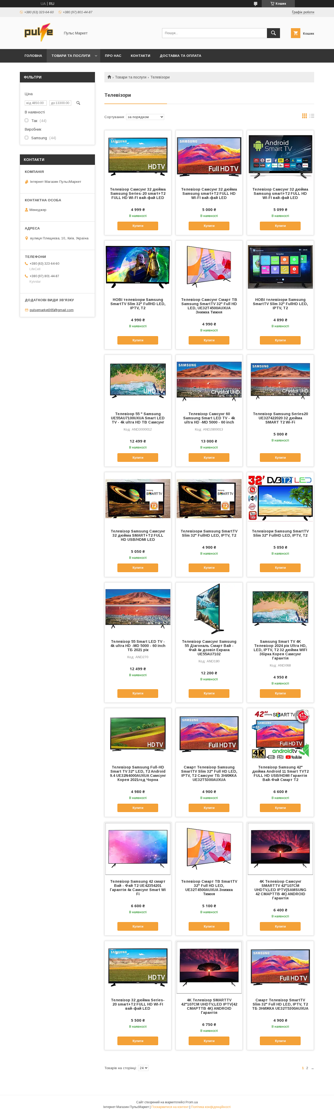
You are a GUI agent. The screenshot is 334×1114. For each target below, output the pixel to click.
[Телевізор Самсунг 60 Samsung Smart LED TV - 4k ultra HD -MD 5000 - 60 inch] (209, 381)
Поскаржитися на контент (170, 1107)
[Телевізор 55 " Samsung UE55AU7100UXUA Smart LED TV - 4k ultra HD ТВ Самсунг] (138, 381)
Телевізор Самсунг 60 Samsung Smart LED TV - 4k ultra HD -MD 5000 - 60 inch (209, 418)
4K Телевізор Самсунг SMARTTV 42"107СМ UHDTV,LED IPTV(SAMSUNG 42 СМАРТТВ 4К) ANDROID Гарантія (280, 889)
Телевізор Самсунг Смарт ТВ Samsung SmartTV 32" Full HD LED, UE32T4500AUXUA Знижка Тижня (209, 306)
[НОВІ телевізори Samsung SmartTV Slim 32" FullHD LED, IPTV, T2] (138, 267)
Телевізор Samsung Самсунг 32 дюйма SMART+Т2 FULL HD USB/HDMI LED (138, 535)
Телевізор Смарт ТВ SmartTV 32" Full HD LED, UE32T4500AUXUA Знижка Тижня (209, 887)
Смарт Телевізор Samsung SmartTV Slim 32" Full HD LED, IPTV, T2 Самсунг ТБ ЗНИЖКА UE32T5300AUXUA (209, 773)
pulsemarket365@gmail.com (52, 310)
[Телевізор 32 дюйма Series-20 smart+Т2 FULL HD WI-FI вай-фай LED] (138, 967)
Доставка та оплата (180, 56)
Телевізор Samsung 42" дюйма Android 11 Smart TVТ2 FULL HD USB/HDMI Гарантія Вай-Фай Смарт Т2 (280, 773)
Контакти (140, 56)
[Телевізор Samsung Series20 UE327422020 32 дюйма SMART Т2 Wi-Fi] (280, 381)
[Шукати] (273, 33)
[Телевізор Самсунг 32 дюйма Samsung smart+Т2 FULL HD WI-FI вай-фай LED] (209, 156)
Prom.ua (192, 1102)
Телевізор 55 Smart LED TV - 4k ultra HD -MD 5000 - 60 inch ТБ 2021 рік (137, 645)
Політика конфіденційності (211, 1107)
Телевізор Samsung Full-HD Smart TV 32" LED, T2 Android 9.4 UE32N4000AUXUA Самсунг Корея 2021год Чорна (138, 773)
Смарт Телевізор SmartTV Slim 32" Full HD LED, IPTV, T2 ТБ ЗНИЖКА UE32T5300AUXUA (280, 1004)
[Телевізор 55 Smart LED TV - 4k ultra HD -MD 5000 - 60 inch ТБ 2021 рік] (138, 609)
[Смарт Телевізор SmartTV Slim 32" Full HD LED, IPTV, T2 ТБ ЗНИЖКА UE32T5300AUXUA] (280, 967)
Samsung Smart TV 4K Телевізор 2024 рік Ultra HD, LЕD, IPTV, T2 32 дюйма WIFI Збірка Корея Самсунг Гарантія (280, 649)
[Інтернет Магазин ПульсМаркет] (39, 42)
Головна (33, 56)
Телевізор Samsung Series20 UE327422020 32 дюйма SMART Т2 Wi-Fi (280, 418)
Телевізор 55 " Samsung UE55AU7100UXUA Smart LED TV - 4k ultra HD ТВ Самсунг (138, 418)
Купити (138, 226)
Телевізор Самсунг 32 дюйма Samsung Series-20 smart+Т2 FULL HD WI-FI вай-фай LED (138, 193)
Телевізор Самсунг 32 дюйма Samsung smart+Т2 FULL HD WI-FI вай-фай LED (209, 193)
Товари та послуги (70, 56)
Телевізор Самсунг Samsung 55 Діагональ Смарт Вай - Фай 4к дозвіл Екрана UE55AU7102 (209, 647)
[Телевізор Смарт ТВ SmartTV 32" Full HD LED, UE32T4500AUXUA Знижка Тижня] (209, 848)
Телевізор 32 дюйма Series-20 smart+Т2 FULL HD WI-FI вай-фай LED (138, 1004)
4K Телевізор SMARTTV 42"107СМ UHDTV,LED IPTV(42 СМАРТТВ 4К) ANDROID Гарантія (209, 1006)
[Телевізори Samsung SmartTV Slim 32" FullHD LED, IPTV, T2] (209, 498)
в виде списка (311, 117)
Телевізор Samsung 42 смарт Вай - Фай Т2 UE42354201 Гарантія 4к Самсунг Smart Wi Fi (138, 887)
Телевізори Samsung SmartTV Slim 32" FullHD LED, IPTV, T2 (209, 533)
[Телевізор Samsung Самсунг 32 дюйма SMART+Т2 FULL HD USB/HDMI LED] (138, 498)
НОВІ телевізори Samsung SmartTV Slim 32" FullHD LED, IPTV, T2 (137, 304)
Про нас (113, 56)
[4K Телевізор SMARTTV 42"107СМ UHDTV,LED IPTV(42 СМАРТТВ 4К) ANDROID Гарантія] (209, 967)
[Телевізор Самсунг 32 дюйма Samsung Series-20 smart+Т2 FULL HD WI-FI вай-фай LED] (138, 156)
